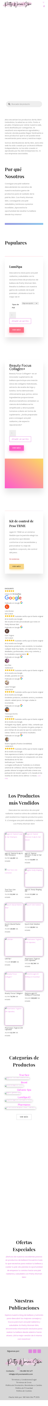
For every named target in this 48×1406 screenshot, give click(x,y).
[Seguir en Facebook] (30, 1351)
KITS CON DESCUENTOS (25, 89)
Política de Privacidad (24, 1388)
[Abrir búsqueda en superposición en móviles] (24, 104)
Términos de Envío (24, 1382)
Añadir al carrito (20, 321)
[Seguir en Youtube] (39, 1351)
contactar (14, 1218)
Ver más (16, 330)
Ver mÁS (24, 1117)
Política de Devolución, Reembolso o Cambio (24, 1385)
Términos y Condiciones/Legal (24, 1379)
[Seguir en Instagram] (35, 1351)
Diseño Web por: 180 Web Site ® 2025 (24, 1397)
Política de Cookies (24, 1391)
